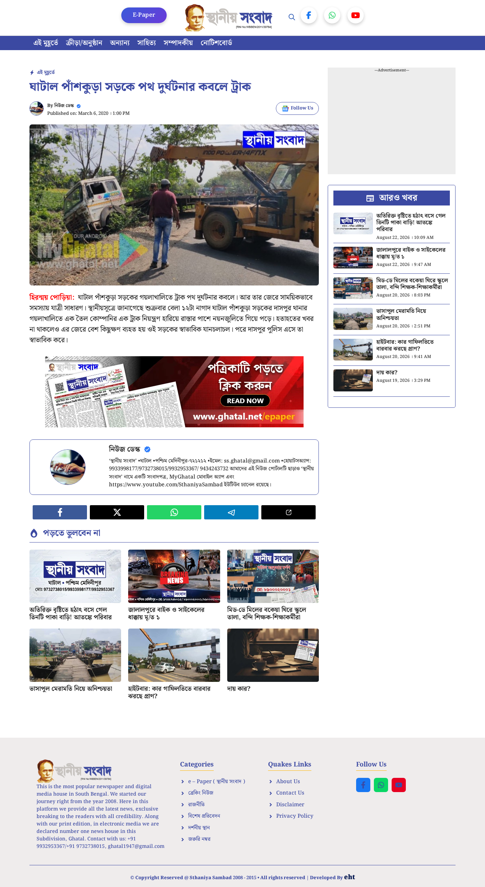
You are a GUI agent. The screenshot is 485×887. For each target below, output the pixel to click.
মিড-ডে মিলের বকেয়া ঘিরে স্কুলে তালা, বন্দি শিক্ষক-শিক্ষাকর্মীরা (266, 614)
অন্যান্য (120, 43)
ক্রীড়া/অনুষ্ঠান (84, 43)
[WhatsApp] (332, 15)
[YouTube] (356, 15)
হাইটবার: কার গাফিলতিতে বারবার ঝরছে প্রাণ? (169, 693)
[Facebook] (309, 15)
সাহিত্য (146, 43)
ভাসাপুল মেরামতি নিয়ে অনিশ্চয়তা (70, 689)
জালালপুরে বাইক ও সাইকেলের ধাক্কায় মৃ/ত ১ (166, 614)
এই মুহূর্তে (45, 43)
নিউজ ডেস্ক (64, 105)
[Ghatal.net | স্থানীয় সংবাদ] (230, 18)
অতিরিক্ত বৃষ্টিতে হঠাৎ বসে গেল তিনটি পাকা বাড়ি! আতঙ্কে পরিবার (70, 614)
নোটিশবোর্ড (216, 43)
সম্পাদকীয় (178, 43)
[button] (291, 18)
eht (349, 877)
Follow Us (302, 108)
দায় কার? (238, 689)
